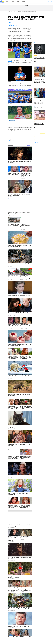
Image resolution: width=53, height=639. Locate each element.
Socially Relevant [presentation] (37, 78)
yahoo (9, 58)
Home (9, 11)
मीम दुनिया (23, 1)
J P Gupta (10, 22)
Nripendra (35, 62)
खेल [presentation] (34, 121)
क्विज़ (18, 1)
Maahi (34, 106)
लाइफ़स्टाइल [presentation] (35, 55)
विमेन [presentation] (34, 99)
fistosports (9, 81)
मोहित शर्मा (10, 60)
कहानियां (13, 1)
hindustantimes (10, 103)
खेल (11, 11)
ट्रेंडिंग (7, 1)
